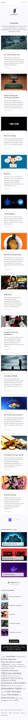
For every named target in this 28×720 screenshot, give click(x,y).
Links (10, 713)
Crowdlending (5, 666)
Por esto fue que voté (12, 55)
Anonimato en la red (15, 632)
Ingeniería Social (7, 678)
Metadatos (19, 685)
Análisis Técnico (21, 656)
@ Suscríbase (4, 715)
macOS (9, 686)
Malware (14, 685)
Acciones (3, 656)
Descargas (16, 713)
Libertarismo (19, 682)
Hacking (17, 673)
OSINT (8, 691)
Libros (3, 685)
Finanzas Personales (9, 670)
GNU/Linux (6, 673)
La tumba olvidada (10, 376)
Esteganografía (5, 668)
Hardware (4, 676)
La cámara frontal (14, 623)
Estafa (24, 666)
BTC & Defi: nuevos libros (13, 415)
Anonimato (11, 656)
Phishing (3, 695)
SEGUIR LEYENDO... (7, 67)
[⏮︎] (16, 582)
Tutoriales (4, 700)
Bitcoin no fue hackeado (13, 254)
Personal (16, 691)
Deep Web (19, 666)
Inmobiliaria (19, 678)
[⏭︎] (18, 582)
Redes (20, 695)
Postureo (7, 174)
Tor (17, 698)
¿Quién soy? (4, 713)
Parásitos (12, 614)
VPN (10, 700)
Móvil (24, 688)
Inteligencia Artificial (8, 680)
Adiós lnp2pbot (9, 214)
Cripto (18, 662)
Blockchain (12, 659)
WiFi (13, 700)
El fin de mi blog (10, 136)
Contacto (22, 713)
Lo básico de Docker (9, 574)
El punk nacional (10, 495)
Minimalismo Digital (11, 688)
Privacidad (12, 694)
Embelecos (8, 294)
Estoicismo (12, 668)
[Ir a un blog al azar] (19, 582)
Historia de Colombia (13, 676)
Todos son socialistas (9, 558)
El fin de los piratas (15, 596)
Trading (21, 698)
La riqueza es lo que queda (13, 455)
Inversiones (6, 682)
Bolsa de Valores (8, 662)
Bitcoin (4, 659)
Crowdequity (13, 664)
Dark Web (12, 666)
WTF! (17, 700)
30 (17, 519)
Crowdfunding (20, 664)
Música (3, 692)
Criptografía (5, 664)
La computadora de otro (10, 544)
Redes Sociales (8, 697)
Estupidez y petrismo (15, 605)
